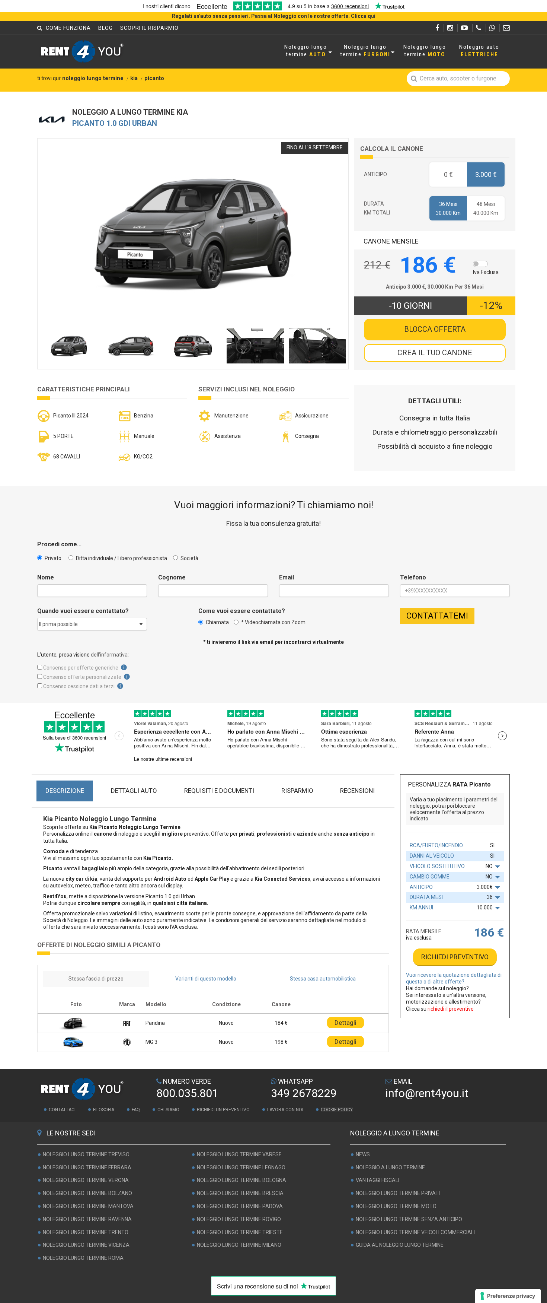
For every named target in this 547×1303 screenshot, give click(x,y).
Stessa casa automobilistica (323, 979)
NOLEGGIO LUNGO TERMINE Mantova (88, 1206)
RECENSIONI (357, 790)
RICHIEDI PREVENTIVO (455, 957)
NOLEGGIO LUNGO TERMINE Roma (83, 1258)
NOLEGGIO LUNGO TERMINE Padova (240, 1206)
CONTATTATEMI (437, 615)
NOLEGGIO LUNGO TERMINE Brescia (240, 1193)
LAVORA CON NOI (285, 1109)
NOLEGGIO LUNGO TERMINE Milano (239, 1245)
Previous (58, 242)
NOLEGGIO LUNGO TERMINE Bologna (241, 1180)
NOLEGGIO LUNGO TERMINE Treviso (86, 1154)
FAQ (136, 1109)
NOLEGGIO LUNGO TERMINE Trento (85, 1232)
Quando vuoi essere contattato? (83, 611)
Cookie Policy (337, 1109)
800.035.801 (187, 1093)
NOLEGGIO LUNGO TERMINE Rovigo (239, 1219)
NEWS (363, 1154)
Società (188, 558)
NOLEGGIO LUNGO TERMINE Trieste (240, 1232)
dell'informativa (109, 655)
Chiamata (217, 622)
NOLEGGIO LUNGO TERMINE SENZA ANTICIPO (409, 1219)
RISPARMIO (297, 790)
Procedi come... (59, 544)
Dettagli (345, 1022)
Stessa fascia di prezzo (96, 979)
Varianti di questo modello (205, 979)
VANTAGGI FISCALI (377, 1180)
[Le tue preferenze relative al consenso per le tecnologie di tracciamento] (508, 1296)
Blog (105, 28)
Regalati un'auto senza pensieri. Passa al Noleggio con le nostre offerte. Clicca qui (273, 16)
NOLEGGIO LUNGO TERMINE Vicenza (86, 1245)
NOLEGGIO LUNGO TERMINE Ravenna (87, 1219)
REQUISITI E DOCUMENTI (219, 790)
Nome (45, 578)
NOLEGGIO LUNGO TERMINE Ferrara (87, 1167)
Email (286, 578)
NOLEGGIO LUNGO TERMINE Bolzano (87, 1193)
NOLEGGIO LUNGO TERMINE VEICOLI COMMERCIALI (415, 1232)
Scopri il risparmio (149, 28)
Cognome (172, 578)
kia (134, 78)
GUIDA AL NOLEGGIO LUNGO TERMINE (400, 1245)
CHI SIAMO (168, 1109)
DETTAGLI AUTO (134, 790)
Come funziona (68, 28)
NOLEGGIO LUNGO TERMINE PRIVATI (398, 1193)
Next (327, 242)
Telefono (413, 578)
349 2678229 (304, 1093)
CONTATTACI (62, 1109)
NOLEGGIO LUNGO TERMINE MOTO (396, 1206)
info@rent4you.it (427, 1093)
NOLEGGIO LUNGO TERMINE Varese (239, 1154)
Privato (52, 558)
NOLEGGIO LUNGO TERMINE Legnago (241, 1167)
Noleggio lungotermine (305, 51)
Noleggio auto (479, 51)
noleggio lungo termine (93, 78)
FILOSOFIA (103, 1109)
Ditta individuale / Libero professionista (121, 558)
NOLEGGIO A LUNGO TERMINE (390, 1167)
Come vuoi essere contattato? (241, 611)
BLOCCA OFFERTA (435, 329)
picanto (154, 78)
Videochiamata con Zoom (273, 622)
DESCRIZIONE (64, 790)
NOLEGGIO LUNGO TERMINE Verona (86, 1180)
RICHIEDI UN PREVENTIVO (223, 1109)
